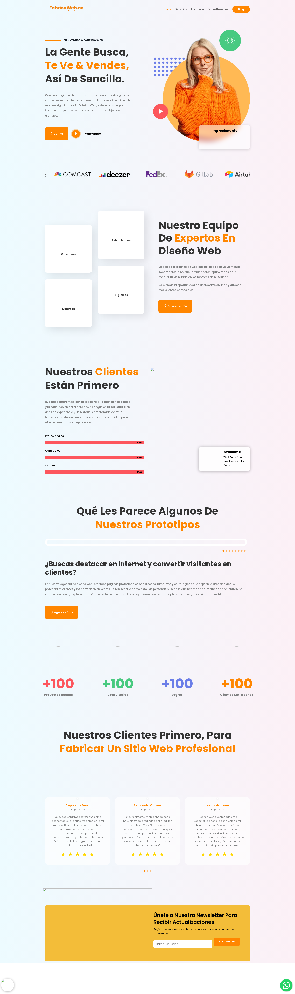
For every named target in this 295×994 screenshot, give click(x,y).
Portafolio (197, 9)
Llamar (56, 134)
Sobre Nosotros (218, 9)
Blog (241, 9)
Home (167, 9)
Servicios (181, 9)
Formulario (93, 134)
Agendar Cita (63, 612)
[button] (223, 551)
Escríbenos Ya (177, 306)
